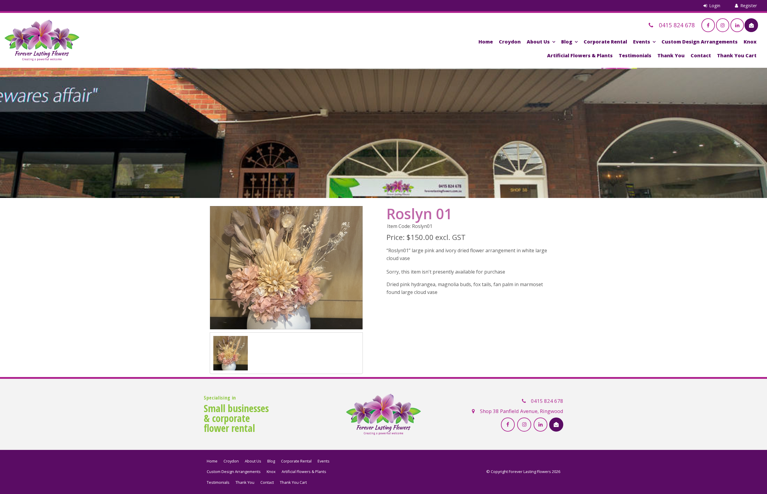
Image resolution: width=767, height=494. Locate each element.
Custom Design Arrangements (700, 41)
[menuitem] (212, 461)
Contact (701, 55)
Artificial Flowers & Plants (580, 55)
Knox (750, 41)
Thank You (671, 55)
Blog (566, 41)
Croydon (510, 41)
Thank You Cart (737, 55)
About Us (538, 41)
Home (485, 41)
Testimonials (635, 55)
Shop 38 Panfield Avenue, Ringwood (521, 411)
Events (641, 41)
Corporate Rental (605, 41)
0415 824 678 (547, 400)
